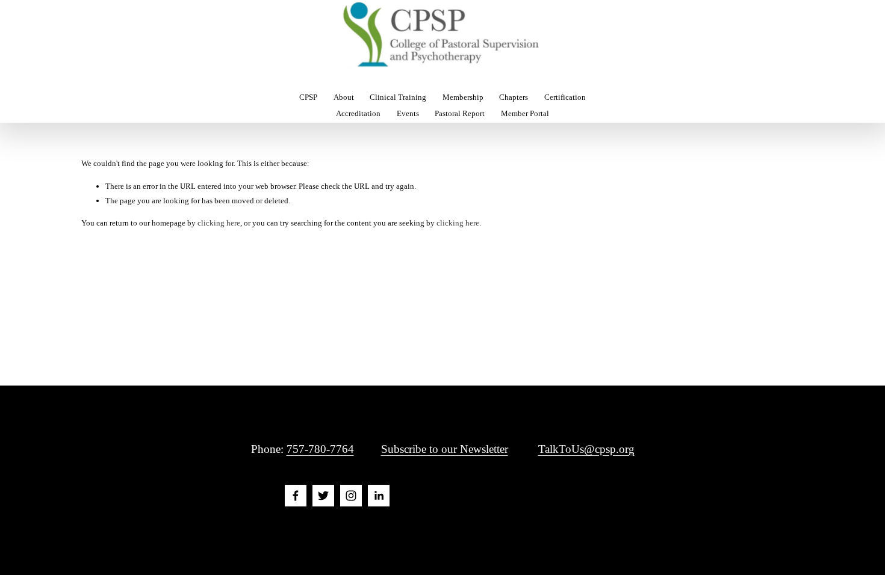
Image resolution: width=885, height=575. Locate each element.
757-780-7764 (320, 449)
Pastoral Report (460, 113)
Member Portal (525, 113)
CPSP (308, 97)
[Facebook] (295, 495)
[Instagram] (351, 495)
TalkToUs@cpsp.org (586, 449)
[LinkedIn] (379, 495)
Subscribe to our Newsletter (444, 449)
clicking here (218, 222)
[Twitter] (323, 495)
